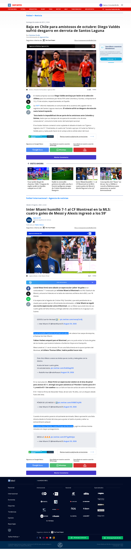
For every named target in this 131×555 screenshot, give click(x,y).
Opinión (11, 518)
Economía (11, 500)
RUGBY (43, 9)
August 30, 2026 (70, 324)
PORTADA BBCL (12, 9)
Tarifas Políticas (13, 537)
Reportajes (12, 524)
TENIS (50, 9)
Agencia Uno (44, 37)
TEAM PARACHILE (76, 9)
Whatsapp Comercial (79, 537)
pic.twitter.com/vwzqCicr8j (71, 319)
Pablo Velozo (39, 225)
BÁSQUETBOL (33, 9)
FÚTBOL (23, 9)
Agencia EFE (37, 218)
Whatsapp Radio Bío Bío (114, 538)
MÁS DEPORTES (89, 9)
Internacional (13, 494)
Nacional (11, 488)
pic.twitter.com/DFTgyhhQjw (63, 437)
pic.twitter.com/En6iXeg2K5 (62, 368)
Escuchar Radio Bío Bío (112, 9)
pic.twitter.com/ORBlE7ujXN (69, 402)
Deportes (11, 506)
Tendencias (12, 512)
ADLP (66, 9)
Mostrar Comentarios (61, 157)
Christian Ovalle (34, 35)
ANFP (38, 105)
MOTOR (58, 9)
